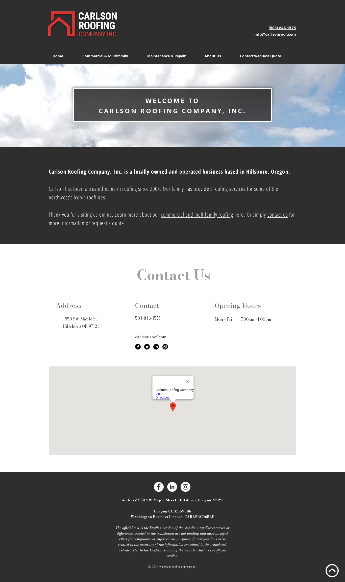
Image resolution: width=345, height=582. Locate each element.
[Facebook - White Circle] (159, 487)
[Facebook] (138, 347)
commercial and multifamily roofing (197, 214)
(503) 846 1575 (282, 27)
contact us (277, 214)
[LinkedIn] (156, 347)
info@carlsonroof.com (275, 34)
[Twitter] (147, 347)
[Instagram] (165, 347)
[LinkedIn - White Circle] (172, 487)
